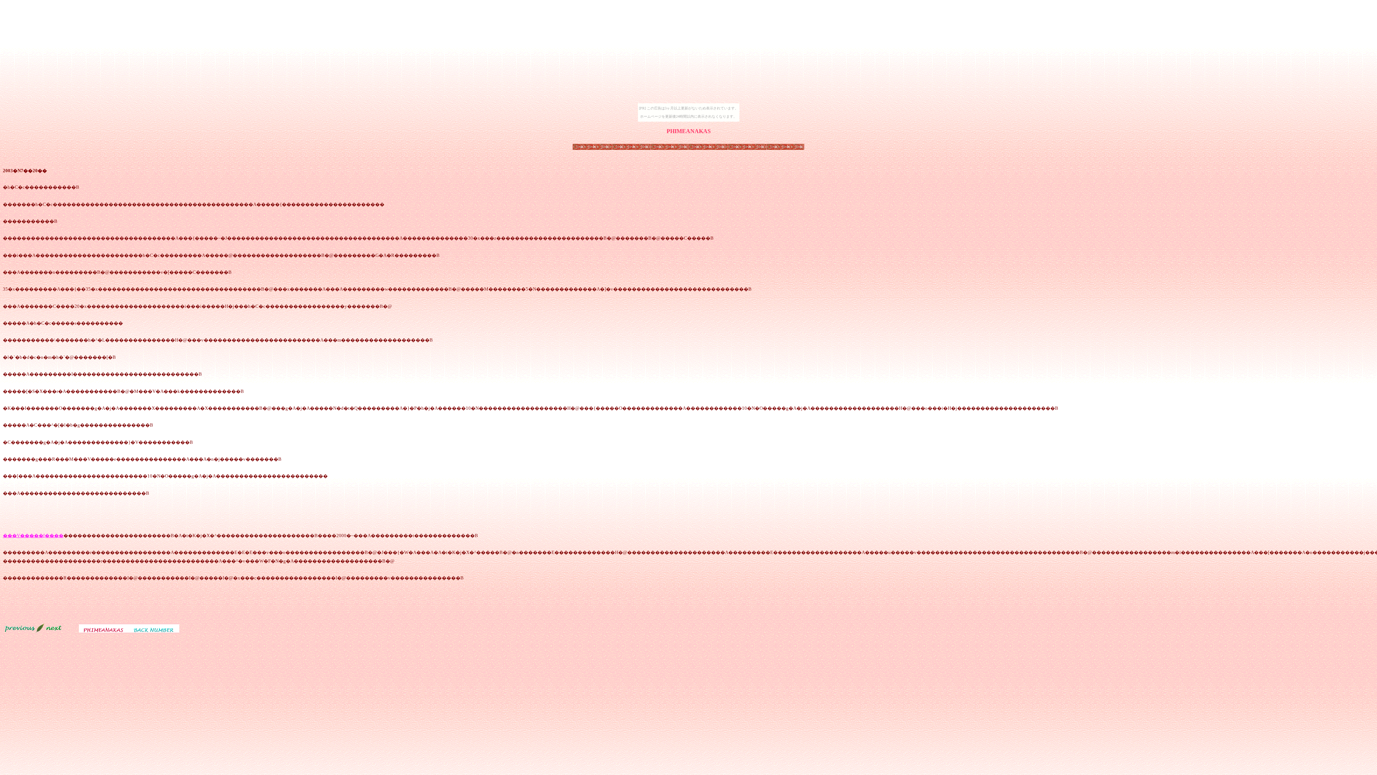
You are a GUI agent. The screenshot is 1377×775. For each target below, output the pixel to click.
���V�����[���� (33, 535)
